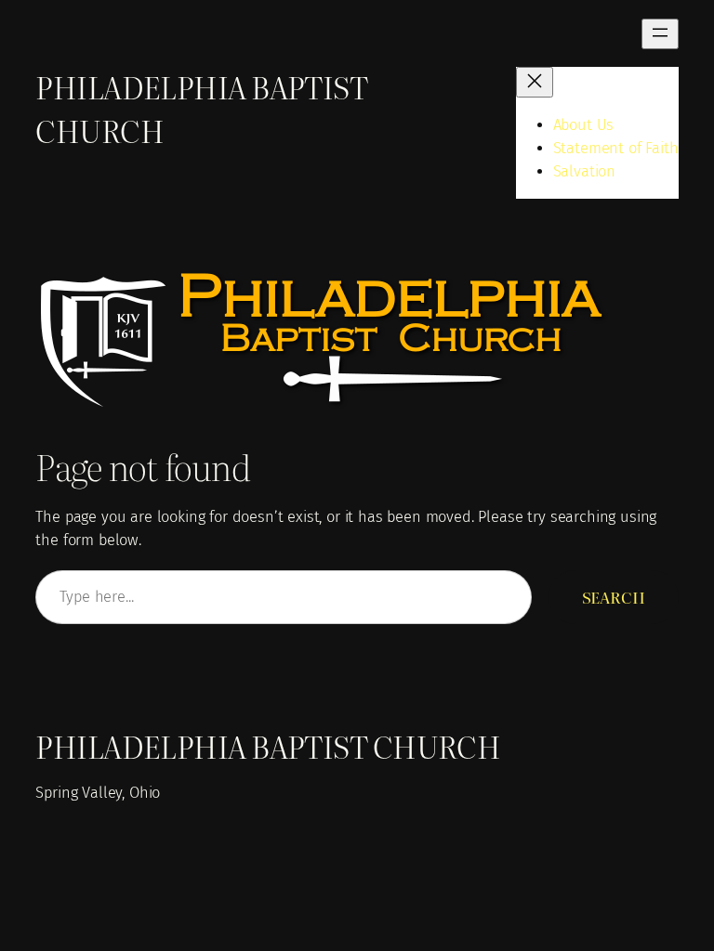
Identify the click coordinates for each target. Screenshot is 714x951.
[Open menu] (660, 34)
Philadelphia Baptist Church (267, 746)
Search (613, 597)
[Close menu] (534, 82)
